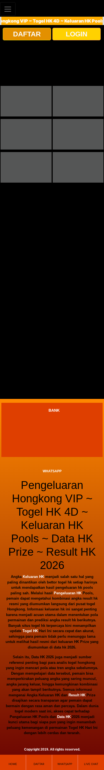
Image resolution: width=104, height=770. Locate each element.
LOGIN (76, 34)
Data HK (64, 717)
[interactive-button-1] (26, 101)
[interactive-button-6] (78, 167)
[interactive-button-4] (78, 134)
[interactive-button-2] (78, 101)
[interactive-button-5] (26, 167)
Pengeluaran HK (68, 593)
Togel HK (30, 631)
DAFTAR (27, 34)
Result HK (77, 695)
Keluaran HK (33, 577)
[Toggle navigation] (8, 9)
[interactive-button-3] (26, 134)
